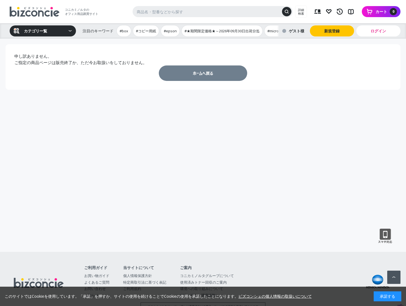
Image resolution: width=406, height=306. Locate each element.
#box (124, 30)
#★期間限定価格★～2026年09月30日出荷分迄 (222, 30)
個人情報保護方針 (137, 275)
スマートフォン (385, 236)
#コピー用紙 (146, 30)
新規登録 (332, 30)
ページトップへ (393, 277)
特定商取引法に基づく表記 (144, 282)
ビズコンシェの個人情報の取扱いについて (275, 296)
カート (385, 11)
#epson (170, 30)
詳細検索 (301, 11)
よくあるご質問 (96, 282)
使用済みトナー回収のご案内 (203, 282)
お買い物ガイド (96, 275)
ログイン (378, 30)
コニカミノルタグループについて (207, 275)
